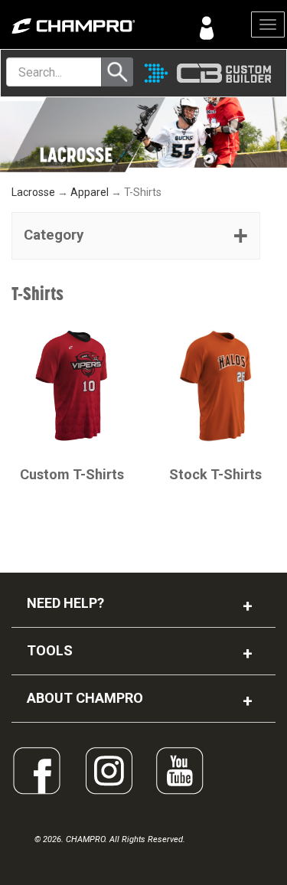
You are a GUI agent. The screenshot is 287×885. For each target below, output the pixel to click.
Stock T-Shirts (215, 474)
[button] (135, 236)
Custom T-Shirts (72, 474)
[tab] (135, 236)
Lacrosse (33, 192)
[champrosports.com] (71, 26)
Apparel (89, 192)
